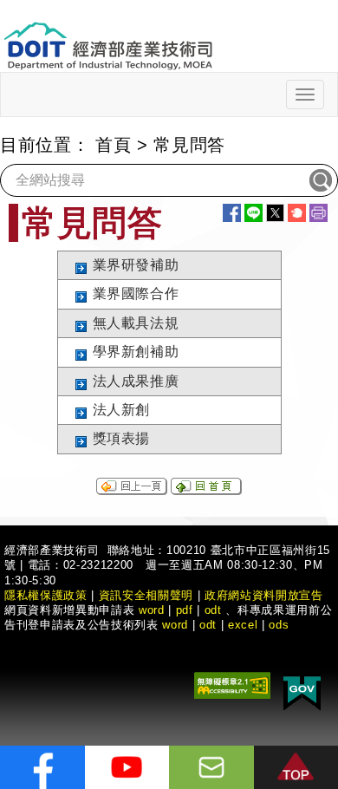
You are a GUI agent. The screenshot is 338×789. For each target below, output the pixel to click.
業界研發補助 (136, 265)
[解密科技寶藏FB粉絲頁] (42, 767)
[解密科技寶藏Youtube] (127, 767)
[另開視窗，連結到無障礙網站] (232, 684)
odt (213, 609)
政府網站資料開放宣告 (264, 595)
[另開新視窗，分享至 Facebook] (232, 213)
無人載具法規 (136, 323)
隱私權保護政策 (46, 595)
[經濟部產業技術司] (108, 35)
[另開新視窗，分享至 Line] (253, 213)
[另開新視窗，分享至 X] (275, 213)
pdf (184, 609)
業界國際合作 (136, 293)
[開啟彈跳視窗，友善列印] (318, 213)
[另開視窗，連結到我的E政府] (302, 690)
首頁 (113, 144)
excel (242, 624)
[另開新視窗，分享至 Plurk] (297, 213)
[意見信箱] (211, 767)
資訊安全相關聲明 (146, 595)
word (175, 624)
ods (279, 624)
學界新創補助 (136, 351)
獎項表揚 (122, 438)
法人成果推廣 (136, 381)
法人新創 (122, 409)
